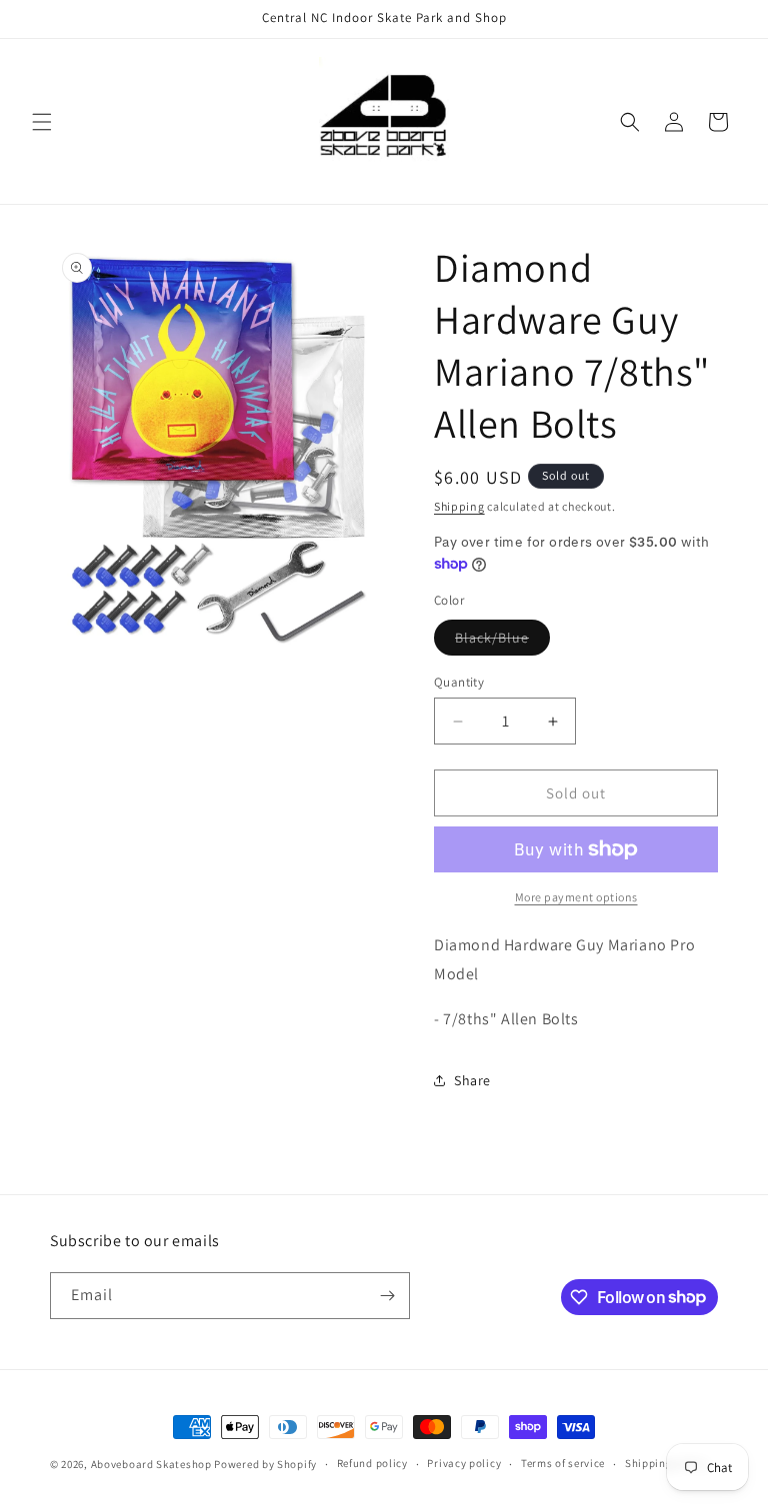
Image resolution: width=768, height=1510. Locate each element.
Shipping (459, 506)
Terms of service (563, 1463)
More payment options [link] (576, 896)
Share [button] (472, 1080)
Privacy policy (464, 1463)
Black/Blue (502, 642)
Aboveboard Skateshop (151, 1464)
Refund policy (372, 1463)
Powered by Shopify (265, 1464)
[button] (42, 122)
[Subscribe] (387, 1295)
